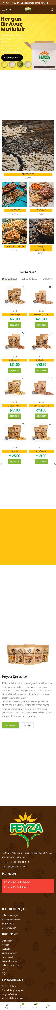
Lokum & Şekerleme (11, 965)
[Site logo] (28, 9)
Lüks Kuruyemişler (10, 915)
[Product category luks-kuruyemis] (14, 236)
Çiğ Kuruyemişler (9, 952)
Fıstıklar (5, 944)
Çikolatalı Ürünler (9, 961)
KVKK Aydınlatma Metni (12, 998)
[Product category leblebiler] (14, 199)
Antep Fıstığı (15, 314)
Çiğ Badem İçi (14, 360)
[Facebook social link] (3, 3)
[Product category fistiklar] (41, 199)
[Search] (52, 10)
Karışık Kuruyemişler (11, 919)
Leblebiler (6, 948)
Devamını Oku (10, 725)
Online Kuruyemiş (9, 927)
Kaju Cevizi (14, 451)
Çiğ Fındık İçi (41, 360)
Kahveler (6, 969)
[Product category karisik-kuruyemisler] (41, 237)
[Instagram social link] (7, 3)
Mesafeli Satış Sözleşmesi (13, 990)
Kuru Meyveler (8, 957)
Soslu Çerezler (8, 923)
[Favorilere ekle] (23, 287)
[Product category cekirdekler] (28, 150)
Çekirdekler (7, 940)
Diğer (4, 973)
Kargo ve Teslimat (10, 994)
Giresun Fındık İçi (15, 405)
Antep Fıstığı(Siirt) (41, 314)
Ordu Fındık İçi (41, 451)
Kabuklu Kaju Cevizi (41, 405)
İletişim (27, 725)
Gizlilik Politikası (9, 986)
